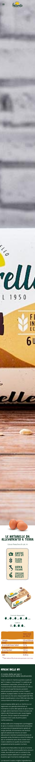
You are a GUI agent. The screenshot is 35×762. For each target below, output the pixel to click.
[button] (3, 4)
